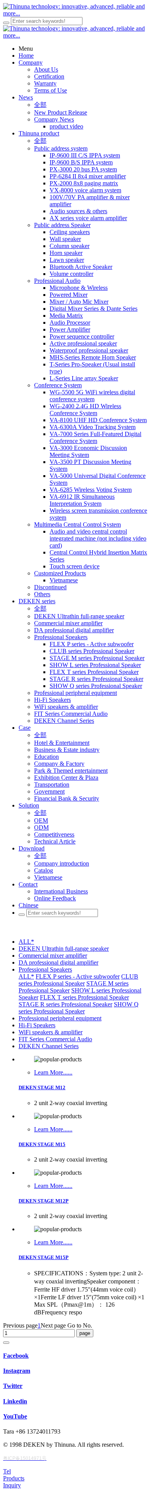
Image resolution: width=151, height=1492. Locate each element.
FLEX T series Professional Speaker (84, 997)
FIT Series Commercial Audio (55, 1039)
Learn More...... (53, 1072)
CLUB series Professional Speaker (78, 980)
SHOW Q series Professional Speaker (79, 1008)
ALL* (26, 941)
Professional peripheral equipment (60, 1018)
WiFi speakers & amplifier (50, 1032)
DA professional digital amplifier (58, 962)
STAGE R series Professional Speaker (65, 1004)
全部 (40, 104)
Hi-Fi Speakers (37, 1025)
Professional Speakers (45, 969)
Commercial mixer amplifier (53, 955)
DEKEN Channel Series (49, 1046)
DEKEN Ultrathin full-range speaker (64, 948)
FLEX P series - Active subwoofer (78, 976)
